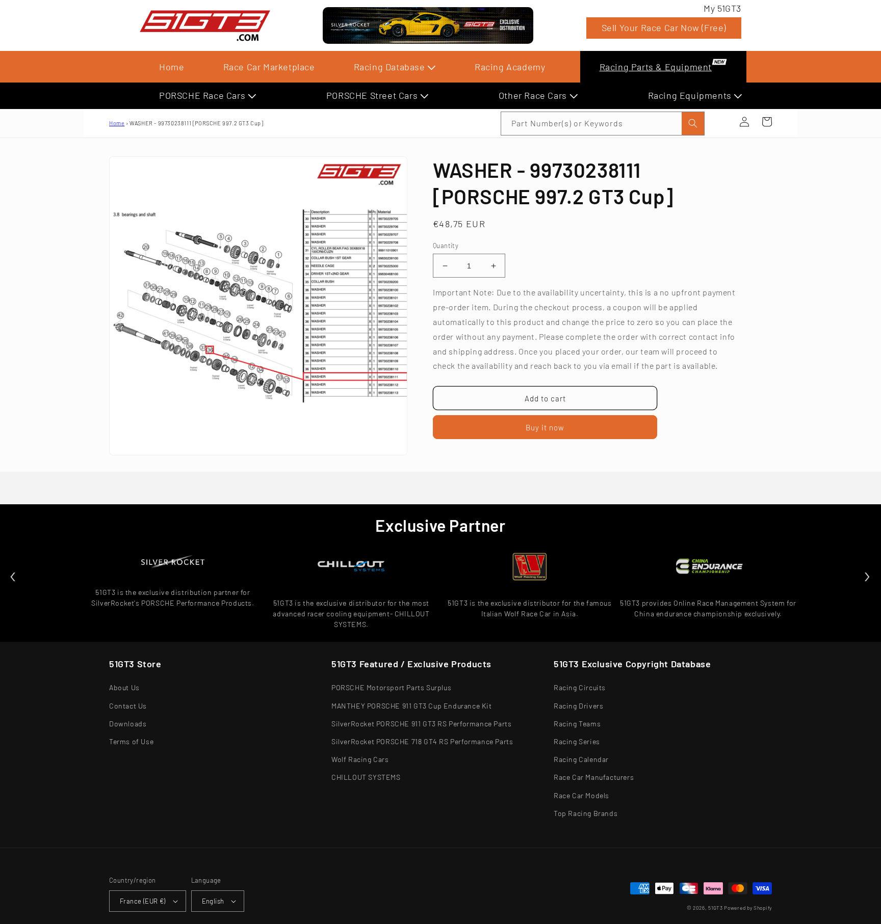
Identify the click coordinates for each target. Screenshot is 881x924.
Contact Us (128, 705)
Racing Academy (510, 66)
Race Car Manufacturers (594, 777)
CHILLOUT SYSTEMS (366, 777)
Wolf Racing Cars (360, 759)
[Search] (693, 123)
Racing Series (577, 741)
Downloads (127, 723)
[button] (722, 122)
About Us (124, 687)
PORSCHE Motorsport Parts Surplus (391, 687)
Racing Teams (577, 723)
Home (171, 66)
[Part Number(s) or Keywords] (722, 122)
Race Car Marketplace (269, 66)
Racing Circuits (580, 687)
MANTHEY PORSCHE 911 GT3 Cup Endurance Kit (411, 705)
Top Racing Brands (585, 813)
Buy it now (545, 427)
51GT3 (715, 908)
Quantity (445, 245)
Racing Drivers (578, 705)
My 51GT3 (722, 8)
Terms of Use (131, 741)
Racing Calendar (581, 759)
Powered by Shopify (748, 908)
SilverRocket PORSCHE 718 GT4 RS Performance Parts (422, 741)
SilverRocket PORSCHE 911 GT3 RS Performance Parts (421, 723)
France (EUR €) (143, 901)
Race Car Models (581, 795)
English (213, 901)
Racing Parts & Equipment (656, 66)
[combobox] (602, 123)
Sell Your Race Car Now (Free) (664, 27)
